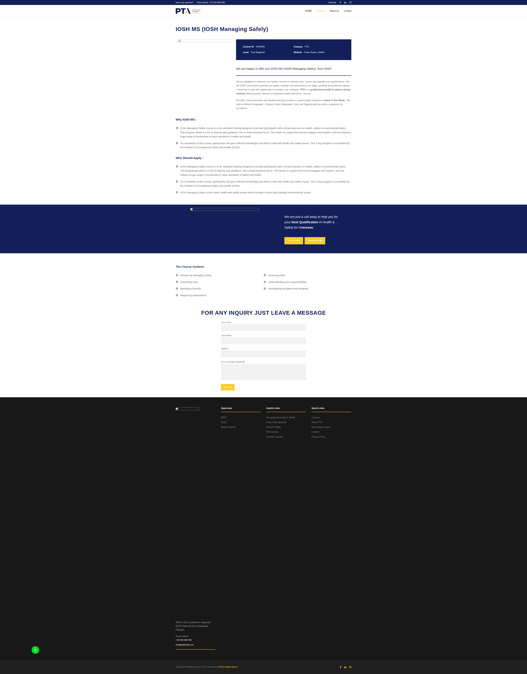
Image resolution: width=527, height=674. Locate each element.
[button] (35, 650)
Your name (226, 322)
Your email (226, 335)
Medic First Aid (228, 427)
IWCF (224, 417)
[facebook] (340, 2)
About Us (334, 11)
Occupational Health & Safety (280, 417)
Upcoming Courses (321, 427)
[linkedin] (345, 2)
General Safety (273, 427)
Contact (347, 11)
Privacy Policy (318, 437)
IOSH (223, 422)
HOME (308, 11)
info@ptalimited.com (185, 645)
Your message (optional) (233, 362)
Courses (321, 11)
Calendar (332, 2)
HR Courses (272, 432)
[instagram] (350, 2)
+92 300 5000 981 (217, 2)
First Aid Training (274, 437)
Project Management (276, 422)
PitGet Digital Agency (228, 667)
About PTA (317, 422)
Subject (224, 348)
